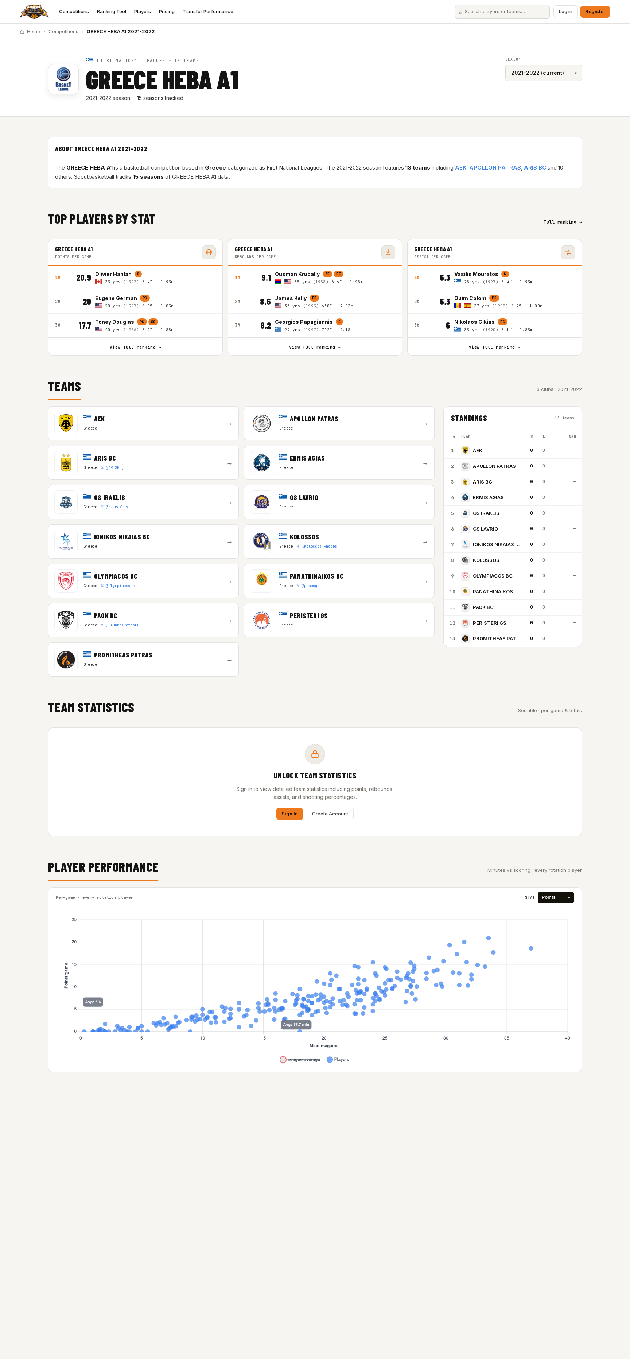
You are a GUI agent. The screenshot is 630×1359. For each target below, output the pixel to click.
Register (595, 11)
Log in (565, 11)
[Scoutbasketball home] (34, 11)
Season (513, 59)
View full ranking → (135, 347)
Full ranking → (563, 222)
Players (142, 11)
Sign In (289, 813)
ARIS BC (535, 167)
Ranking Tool (111, 11)
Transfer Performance (208, 11)
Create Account (330, 813)
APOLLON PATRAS (495, 167)
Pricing (167, 11)
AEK (460, 167)
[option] (155, 277)
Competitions (74, 11)
